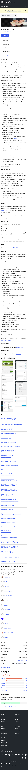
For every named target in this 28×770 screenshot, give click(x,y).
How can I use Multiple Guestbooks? (10, 446)
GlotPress (15, 138)
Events (16, 728)
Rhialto (6, 637)
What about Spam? (6, 438)
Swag (17, 733)
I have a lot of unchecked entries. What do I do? (7, 428)
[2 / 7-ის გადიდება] (11, 376)
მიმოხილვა (6, 44)
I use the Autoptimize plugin (8, 518)
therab (5, 605)
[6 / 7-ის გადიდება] (24, 383)
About (2, 714)
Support (3, 728)
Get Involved (18, 726)
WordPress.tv (5, 733)
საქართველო (8, 751)
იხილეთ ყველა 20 (22, 660)
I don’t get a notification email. (9, 470)
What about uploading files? (8, 561)
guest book (14, 663)
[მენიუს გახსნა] (26, 2)
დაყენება (5, 47)
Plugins (16, 719)
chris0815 (6, 623)
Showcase (17, 714)
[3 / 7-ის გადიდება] (11, 402)
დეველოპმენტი (7, 51)
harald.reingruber (8, 591)
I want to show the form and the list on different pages (8, 474)
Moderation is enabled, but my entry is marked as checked (9, 485)
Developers (4, 731)
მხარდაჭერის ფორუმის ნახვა (9, 706)
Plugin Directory (5, 6)
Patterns (17, 721)
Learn (2, 726)
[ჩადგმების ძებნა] (15, 15)
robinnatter (7, 609)
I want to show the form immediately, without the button (9, 479)
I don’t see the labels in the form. (9, 465)
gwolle (5, 581)
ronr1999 (6, 614)
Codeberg (18, 354)
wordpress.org (4, 210)
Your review (4, 690)
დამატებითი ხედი (5, 667)
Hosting (3, 719)
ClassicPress (19, 347)
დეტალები (5, 40)
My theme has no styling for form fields (11, 514)
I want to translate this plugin (8, 433)
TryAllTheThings (8, 595)
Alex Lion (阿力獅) (8, 632)
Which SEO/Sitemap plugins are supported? (7, 552)
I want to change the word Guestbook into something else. (9, 536)
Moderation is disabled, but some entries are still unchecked (9, 490)
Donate (17, 731)
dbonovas (6, 586)
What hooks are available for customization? (7, 531)
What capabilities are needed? (8, 522)
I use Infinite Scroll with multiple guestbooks (7, 456)
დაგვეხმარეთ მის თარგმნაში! (14, 11)
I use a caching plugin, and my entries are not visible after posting (10, 500)
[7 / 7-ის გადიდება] (24, 398)
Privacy (3, 721)
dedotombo (7, 600)
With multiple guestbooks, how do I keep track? (7, 451)
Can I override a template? (8, 526)
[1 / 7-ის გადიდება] (11, 362)
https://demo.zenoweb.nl (19, 248)
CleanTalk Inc (7, 628)
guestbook (20, 663)
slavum (6, 618)
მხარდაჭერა (6, 55)
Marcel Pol (8, 31)
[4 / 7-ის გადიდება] (24, 362)
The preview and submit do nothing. (10, 557)
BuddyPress (5, 745)
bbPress (4, 742)
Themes (17, 717)
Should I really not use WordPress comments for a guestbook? (9, 547)
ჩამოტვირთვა (5, 35)
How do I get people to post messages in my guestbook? (8, 419)
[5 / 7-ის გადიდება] (24, 372)
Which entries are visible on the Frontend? (11, 424)
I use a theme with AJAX (7, 509)
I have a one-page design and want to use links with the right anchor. (10, 541)
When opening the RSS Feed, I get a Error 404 (7, 495)
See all (25, 690)
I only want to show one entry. (9, 461)
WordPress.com (6, 738)
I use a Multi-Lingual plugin (7, 505)
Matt (3, 740)
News (2, 717)
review (24, 663)
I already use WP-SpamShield (8, 442)
